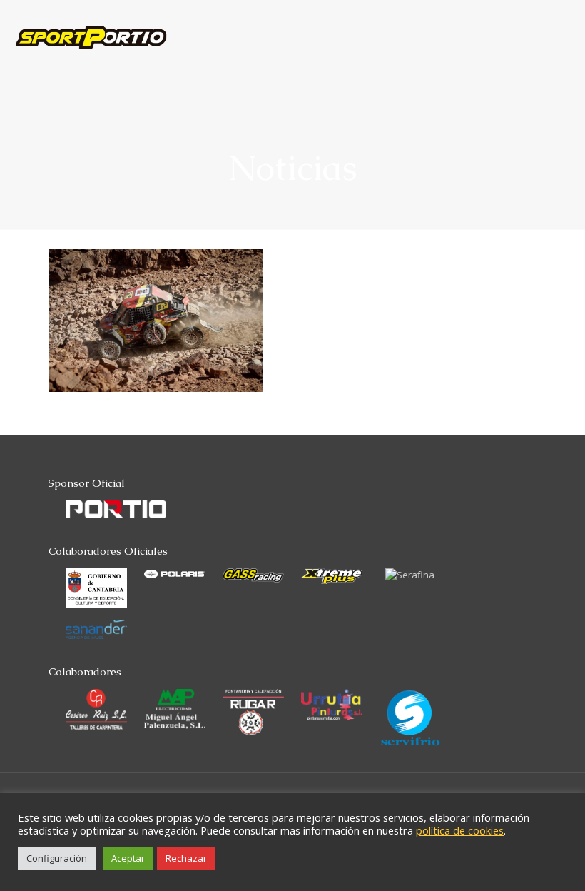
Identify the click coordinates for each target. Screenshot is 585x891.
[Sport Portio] (91, 25)
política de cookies (460, 830)
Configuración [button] (56, 858)
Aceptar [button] (128, 858)
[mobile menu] (562, 25)
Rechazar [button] (186, 858)
